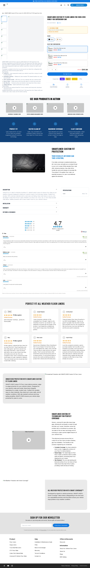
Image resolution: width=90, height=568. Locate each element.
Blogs (61, 554)
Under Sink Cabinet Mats (16, 553)
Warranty (37, 550)
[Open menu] (4, 5)
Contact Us (38, 556)
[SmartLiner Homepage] (14, 5)
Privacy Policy (75, 565)
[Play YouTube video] (28, 440)
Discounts (62, 542)
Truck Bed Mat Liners (15, 547)
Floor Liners (13, 542)
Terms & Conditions (40, 553)
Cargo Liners (13, 545)
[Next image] (41, 33)
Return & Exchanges (40, 547)
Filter (5, 233)
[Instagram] (12, 566)
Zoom (41, 49)
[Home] (3, 13)
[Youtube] (8, 566)
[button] (68, 5)
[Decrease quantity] (48, 69)
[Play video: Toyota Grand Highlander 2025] (34, 108)
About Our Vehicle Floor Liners (68, 548)
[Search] (64, 5)
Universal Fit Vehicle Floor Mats (18, 556)
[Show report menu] (85, 247)
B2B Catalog (63, 557)
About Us (62, 551)
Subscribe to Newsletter (61, 525)
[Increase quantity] (55, 69)
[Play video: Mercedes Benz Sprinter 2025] (75, 108)
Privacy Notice (44, 530)
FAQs (36, 545)
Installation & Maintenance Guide (43, 542)
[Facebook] (4, 566)
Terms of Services (65, 565)
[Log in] (61, 5)
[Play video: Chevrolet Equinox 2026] (14, 108)
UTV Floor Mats (14, 550)
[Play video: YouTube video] (55, 108)
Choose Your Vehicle (53, 31)
